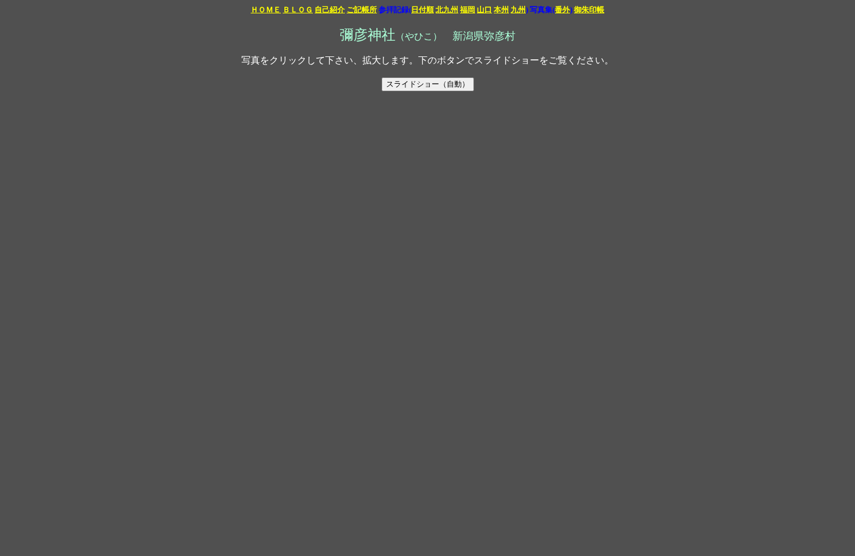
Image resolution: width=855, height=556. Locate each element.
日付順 (422, 9)
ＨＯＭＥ (266, 9)
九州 (518, 9)
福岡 (467, 9)
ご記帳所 (362, 9)
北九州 (447, 9)
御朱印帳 (589, 9)
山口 (484, 9)
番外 (562, 9)
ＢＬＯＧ (298, 9)
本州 (501, 9)
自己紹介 (330, 9)
